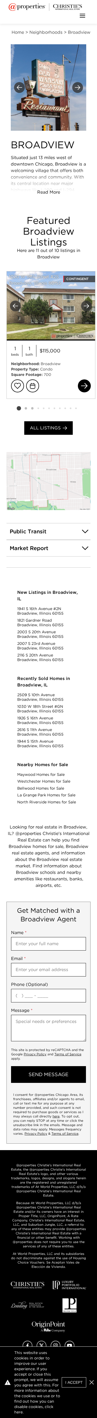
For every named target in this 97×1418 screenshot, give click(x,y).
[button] (48, 481)
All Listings (45, 427)
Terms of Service (67, 1054)
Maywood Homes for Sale (41, 774)
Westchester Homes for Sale (43, 781)
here (56, 1116)
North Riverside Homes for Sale (46, 802)
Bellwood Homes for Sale (40, 788)
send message (48, 1074)
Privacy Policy (35, 1054)
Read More (48, 192)
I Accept (74, 1382)
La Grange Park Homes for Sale (46, 795)
